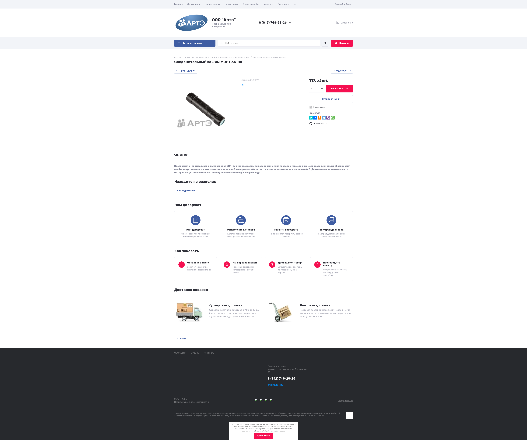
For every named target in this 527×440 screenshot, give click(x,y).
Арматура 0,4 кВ (242, 57)
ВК (243, 85)
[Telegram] (324, 118)
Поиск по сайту (251, 4)
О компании (193, 4)
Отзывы (195, 353)
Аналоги (268, 4)
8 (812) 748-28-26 (273, 22)
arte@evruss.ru (275, 385)
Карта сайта (231, 4)
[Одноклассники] (319, 118)
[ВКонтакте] (315, 118)
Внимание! (283, 4)
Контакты (209, 353)
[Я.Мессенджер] (311, 118)
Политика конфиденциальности (191, 402)
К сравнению (319, 107)
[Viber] (328, 118)
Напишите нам (212, 4)
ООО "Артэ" (224, 19)
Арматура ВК (226, 57)
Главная (178, 4)
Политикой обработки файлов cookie (270, 431)
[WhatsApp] (333, 118)
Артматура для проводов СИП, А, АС (201, 57)
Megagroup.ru (345, 400)
